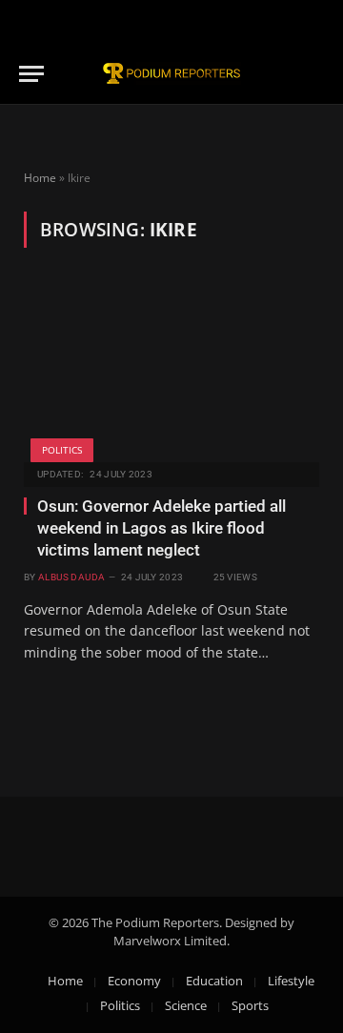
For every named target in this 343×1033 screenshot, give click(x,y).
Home (40, 178)
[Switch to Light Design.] (313, 21)
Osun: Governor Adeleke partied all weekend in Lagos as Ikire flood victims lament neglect (161, 527)
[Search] (315, 73)
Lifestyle (291, 980)
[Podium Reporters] (171, 73)
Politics (62, 449)
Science (186, 1005)
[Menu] (31, 73)
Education (214, 980)
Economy (134, 980)
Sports (250, 1005)
